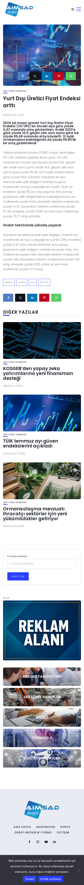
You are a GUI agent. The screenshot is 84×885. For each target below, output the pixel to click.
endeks (9, 282)
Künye (65, 827)
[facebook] (23, 76)
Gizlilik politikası (50, 879)
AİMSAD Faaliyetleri (42, 676)
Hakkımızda (45, 827)
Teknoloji (42, 737)
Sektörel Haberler (14, 91)
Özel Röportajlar (42, 758)
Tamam (29, 879)
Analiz (42, 717)
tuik (33, 282)
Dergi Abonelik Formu (33, 832)
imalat (21, 282)
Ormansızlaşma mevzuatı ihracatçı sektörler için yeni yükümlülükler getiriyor (35, 514)
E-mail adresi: (17, 556)
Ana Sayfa (22, 827)
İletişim (63, 832)
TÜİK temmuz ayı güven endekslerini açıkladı (30, 443)
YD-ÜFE (44, 282)
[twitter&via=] (35, 76)
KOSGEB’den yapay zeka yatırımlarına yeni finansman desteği (38, 373)
